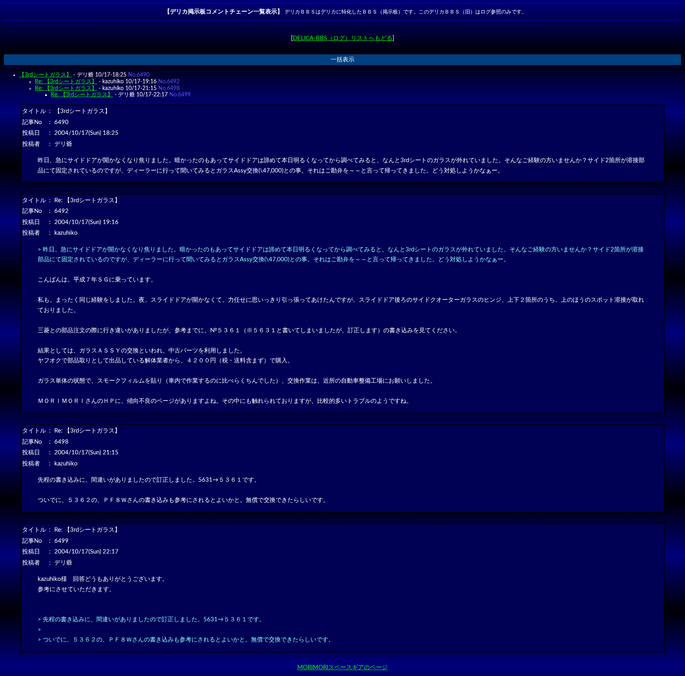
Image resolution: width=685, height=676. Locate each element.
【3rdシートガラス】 (45, 75)
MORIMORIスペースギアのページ (342, 667)
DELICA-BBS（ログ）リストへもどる (342, 38)
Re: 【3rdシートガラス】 (66, 81)
